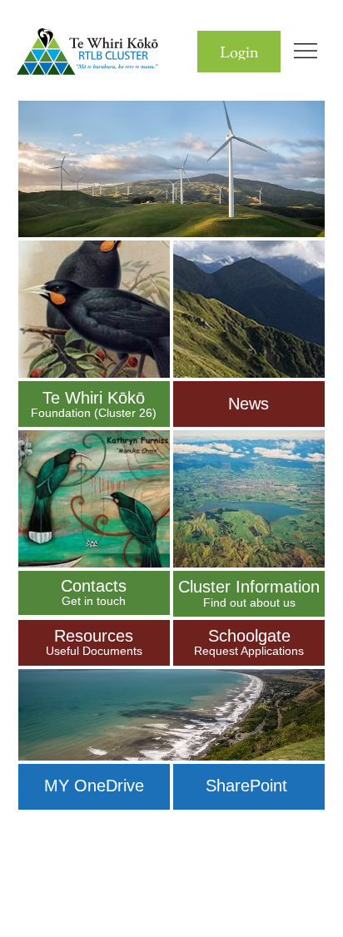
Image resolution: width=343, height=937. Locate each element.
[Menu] (306, 51)
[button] (239, 51)
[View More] (94, 404)
